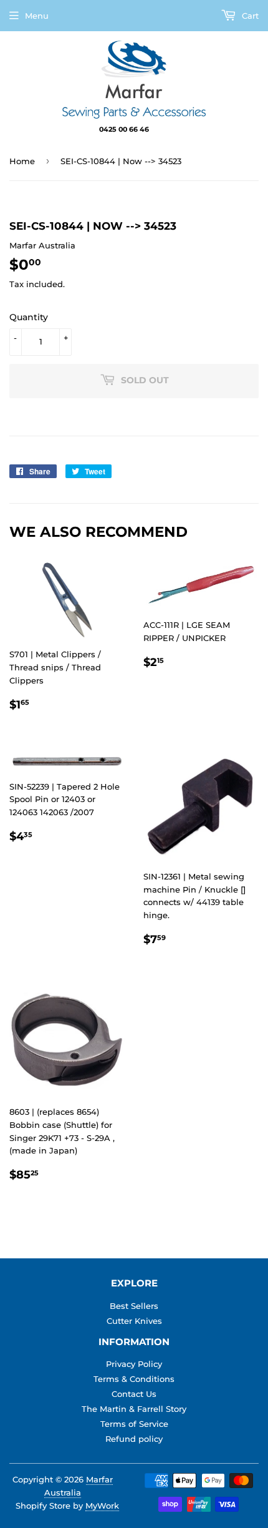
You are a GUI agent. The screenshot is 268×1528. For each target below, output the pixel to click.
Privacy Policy (134, 1364)
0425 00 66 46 (125, 129)
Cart (249, 16)
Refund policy (134, 1439)
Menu (37, 16)
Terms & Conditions (134, 1379)
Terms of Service (134, 1424)
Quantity (28, 317)
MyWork (102, 1506)
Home (22, 161)
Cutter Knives (134, 1321)
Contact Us (134, 1394)
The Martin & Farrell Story (134, 1409)
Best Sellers (134, 1306)
